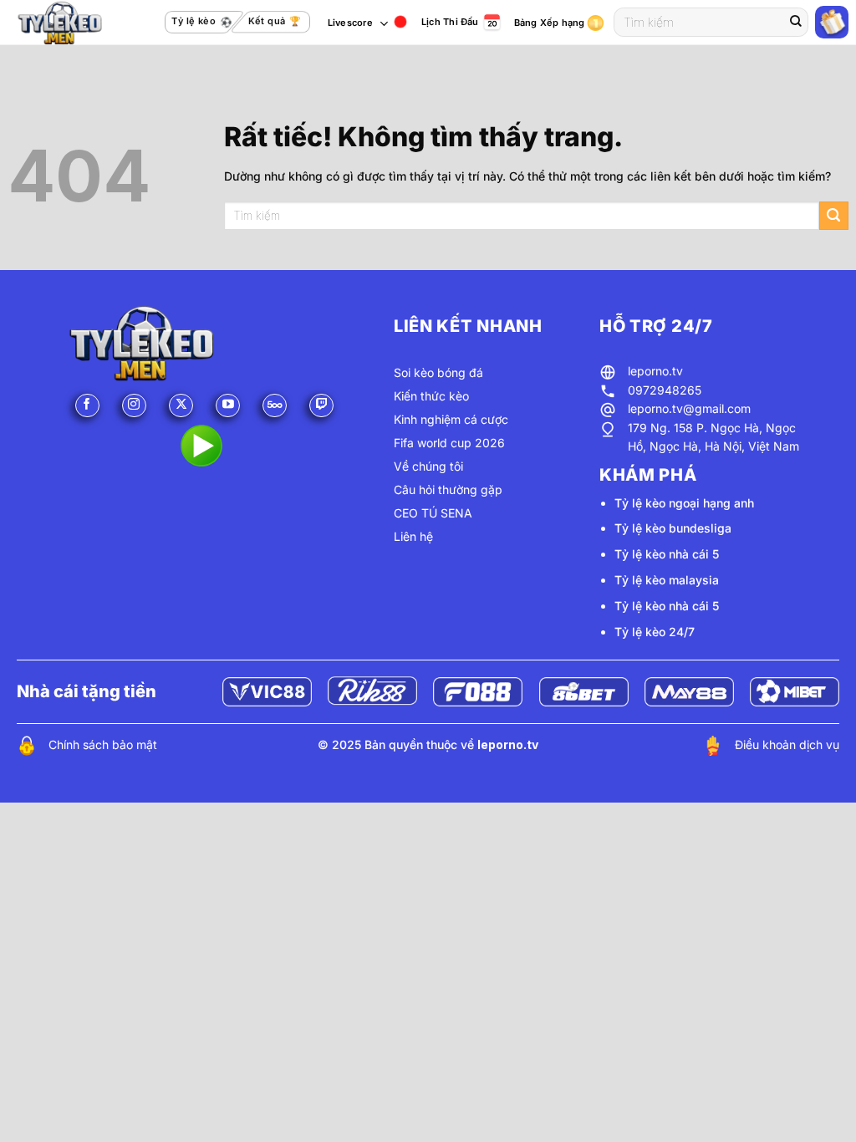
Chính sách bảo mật (102, 744)
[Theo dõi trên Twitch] (321, 406)
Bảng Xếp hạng (549, 22)
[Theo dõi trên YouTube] (228, 406)
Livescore (350, 22)
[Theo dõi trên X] (181, 406)
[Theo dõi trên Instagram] (134, 406)
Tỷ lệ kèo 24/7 (654, 632)
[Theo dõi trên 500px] (274, 406)
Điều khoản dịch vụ (787, 744)
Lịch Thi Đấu (450, 22)
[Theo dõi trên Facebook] (87, 406)
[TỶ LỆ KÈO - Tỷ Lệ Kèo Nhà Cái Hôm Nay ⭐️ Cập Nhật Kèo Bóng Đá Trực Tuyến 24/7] (78, 22)
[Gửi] (795, 22)
